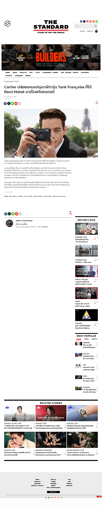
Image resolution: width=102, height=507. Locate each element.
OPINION (85, 72)
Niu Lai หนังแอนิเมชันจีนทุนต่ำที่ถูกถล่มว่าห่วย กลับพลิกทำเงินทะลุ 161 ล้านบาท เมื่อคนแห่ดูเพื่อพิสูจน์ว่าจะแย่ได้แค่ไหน (89, 346)
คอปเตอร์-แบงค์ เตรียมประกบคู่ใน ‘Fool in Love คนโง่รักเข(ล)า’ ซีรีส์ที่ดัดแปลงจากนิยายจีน (89, 368)
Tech (85, 237)
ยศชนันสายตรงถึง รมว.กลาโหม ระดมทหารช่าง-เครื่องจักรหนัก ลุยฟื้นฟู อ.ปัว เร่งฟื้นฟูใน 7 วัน (89, 357)
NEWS (15, 72)
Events (69, 483)
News (37, 479)
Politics (86, 354)
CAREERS (19, 75)
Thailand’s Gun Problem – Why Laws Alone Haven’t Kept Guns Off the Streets (83, 261)
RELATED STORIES (51, 403)
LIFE (37, 72)
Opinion (37, 483)
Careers (53, 483)
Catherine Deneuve (59, 196)
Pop (69, 479)
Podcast (37, 481)
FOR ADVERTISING (53, 487)
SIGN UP (90, 31)
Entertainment (73, 450)
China (85, 376)
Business (86, 342)
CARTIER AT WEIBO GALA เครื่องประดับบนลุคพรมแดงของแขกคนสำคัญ (49, 427)
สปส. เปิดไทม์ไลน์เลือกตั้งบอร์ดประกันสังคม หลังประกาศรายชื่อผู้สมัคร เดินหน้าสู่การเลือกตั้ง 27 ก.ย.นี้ (82, 327)
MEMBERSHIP (53, 492)
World (77, 279)
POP (31, 72)
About (53, 485)
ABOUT (28, 75)
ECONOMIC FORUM (50, 72)
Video (53, 481)
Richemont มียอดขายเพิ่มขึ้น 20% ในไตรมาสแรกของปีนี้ (17, 453)
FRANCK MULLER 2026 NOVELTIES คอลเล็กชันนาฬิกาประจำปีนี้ (80, 427)
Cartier (21, 196)
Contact (69, 485)
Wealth (53, 479)
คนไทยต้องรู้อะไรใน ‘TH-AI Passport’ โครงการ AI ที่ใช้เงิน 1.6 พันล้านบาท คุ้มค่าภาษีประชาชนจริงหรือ (83, 240)
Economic (78, 237)
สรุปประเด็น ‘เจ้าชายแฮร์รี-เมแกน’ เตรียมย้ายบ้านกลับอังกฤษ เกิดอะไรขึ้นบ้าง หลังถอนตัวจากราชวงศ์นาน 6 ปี (83, 305)
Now (69, 481)
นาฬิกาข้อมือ (29, 196)
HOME (8, 72)
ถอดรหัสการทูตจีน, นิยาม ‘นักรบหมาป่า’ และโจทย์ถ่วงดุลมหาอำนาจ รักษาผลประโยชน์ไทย (89, 379)
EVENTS (9, 75)
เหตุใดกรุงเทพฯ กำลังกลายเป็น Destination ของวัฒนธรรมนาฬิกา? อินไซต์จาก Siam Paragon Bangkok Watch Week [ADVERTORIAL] (49, 453)
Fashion (8, 81)
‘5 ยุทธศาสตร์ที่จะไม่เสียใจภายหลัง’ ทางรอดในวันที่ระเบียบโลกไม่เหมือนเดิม (83, 283)
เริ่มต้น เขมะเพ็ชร (11, 97)
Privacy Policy (37, 485)
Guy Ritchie (13, 196)
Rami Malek (38, 196)
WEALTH (23, 72)
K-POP (14, 423)
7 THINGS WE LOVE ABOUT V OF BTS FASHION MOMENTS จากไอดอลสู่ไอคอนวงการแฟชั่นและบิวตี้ (18, 427)
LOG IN (82, 31)
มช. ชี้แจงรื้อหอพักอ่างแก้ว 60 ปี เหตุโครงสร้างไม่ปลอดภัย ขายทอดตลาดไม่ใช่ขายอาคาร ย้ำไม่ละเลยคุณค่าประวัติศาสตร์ (89, 390)
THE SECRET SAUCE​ (69, 72)
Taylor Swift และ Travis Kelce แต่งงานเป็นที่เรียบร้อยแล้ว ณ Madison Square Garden (80, 453)
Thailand (84, 279)
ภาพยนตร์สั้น (48, 196)
